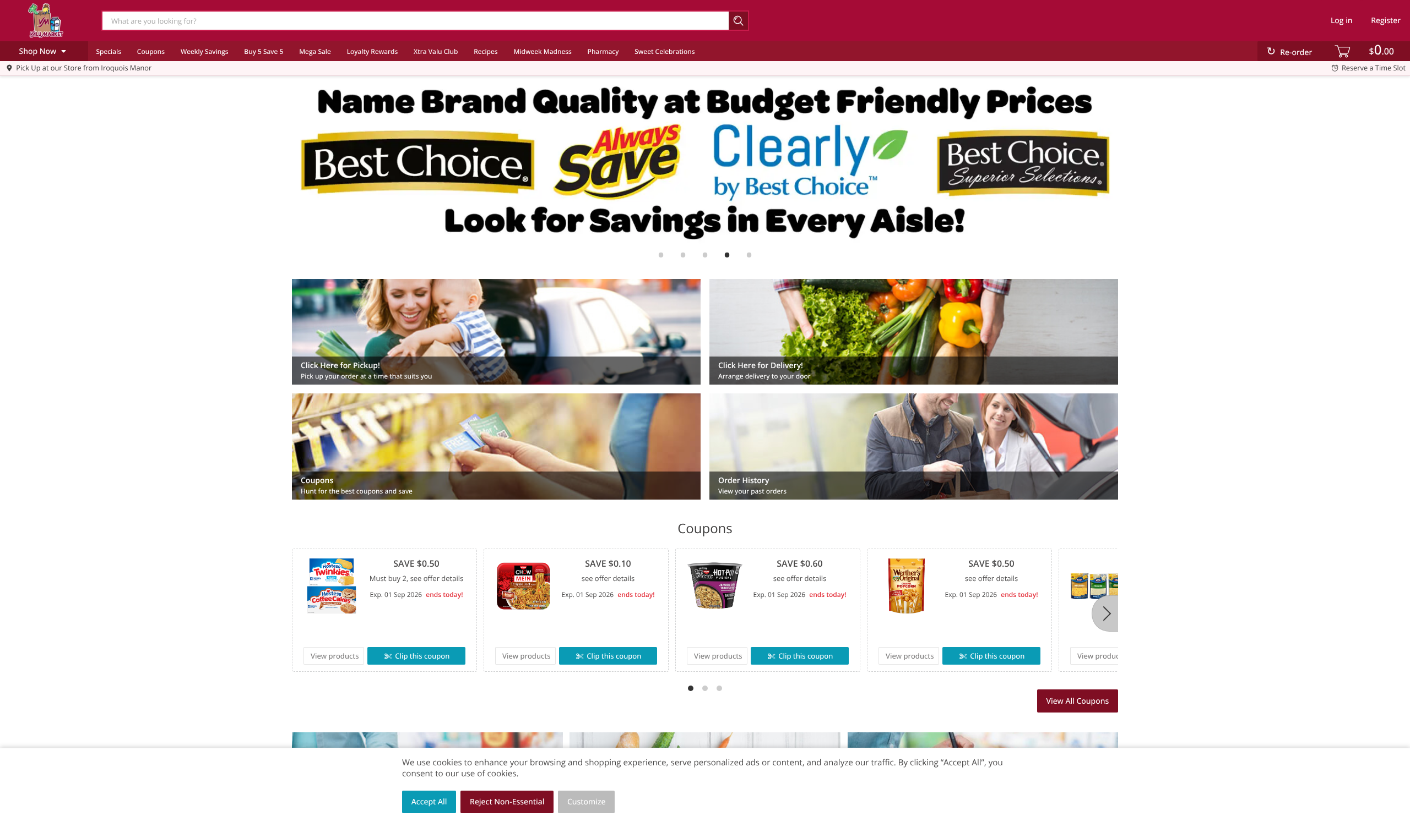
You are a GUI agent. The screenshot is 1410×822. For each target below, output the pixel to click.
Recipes (485, 51)
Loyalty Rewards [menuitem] (372, 51)
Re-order (1296, 52)
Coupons (151, 51)
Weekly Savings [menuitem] (205, 51)
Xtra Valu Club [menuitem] (436, 51)
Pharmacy (603, 51)
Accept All (429, 802)
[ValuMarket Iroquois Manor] (45, 20)
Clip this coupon (422, 656)
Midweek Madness (542, 51)
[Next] (1105, 613)
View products (335, 656)
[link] (705, 161)
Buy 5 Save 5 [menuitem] (263, 51)
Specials (108, 51)
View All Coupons (1077, 701)
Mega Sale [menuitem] (315, 51)
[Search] (739, 20)
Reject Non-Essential (507, 802)
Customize (586, 802)
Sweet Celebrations (664, 51)
